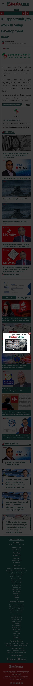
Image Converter (16, 627)
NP (23, 13)
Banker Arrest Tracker (16, 577)
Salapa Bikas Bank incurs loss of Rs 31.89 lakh (17, 127)
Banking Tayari (16, 583)
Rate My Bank (16, 591)
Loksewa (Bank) (16, 585)
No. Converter (16, 629)
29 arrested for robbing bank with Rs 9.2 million (15, 200)
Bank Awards (16, 593)
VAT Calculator (16, 623)
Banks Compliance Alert (16, 575)
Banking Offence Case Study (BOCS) (16, 571)
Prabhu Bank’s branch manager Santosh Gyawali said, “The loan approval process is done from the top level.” (16, 414)
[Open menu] (31, 13)
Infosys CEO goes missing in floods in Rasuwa (16, 178)
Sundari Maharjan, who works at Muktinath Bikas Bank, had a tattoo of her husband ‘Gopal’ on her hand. (16, 155)
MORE (29, 444)
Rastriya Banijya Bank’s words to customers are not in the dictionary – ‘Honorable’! (15, 390)
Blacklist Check (16, 589)
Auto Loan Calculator (16, 615)
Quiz (16, 599)
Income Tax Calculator (16, 611)
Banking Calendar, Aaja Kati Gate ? (16, 569)
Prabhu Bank (4, 315)
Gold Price (16, 635)
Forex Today (16, 633)
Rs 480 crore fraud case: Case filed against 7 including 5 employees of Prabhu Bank (14, 367)
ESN (22, 680)
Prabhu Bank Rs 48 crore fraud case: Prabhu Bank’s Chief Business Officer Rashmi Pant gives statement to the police (15, 320)
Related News (9, 132)
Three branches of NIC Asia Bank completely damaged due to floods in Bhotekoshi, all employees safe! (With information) (16, 269)
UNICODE (16, 10)
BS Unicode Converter (16, 613)
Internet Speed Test (16, 619)
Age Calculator (16, 625)
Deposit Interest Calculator (16, 605)
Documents (16, 595)
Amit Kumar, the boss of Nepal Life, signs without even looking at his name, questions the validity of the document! (16, 438)
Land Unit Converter (16, 617)
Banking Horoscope (16, 581)
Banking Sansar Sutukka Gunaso (17, 573)
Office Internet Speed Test (16, 607)
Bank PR (16, 597)
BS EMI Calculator (17, 621)
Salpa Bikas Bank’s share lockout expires (16, 124)
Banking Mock (17, 587)
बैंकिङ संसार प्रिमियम (11, 443)
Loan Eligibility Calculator (16, 609)
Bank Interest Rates (16, 579)
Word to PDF (16, 631)
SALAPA (16, 116)
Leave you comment (11, 274)
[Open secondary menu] (3, 4)
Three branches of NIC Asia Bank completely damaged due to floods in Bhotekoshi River (16, 245)
